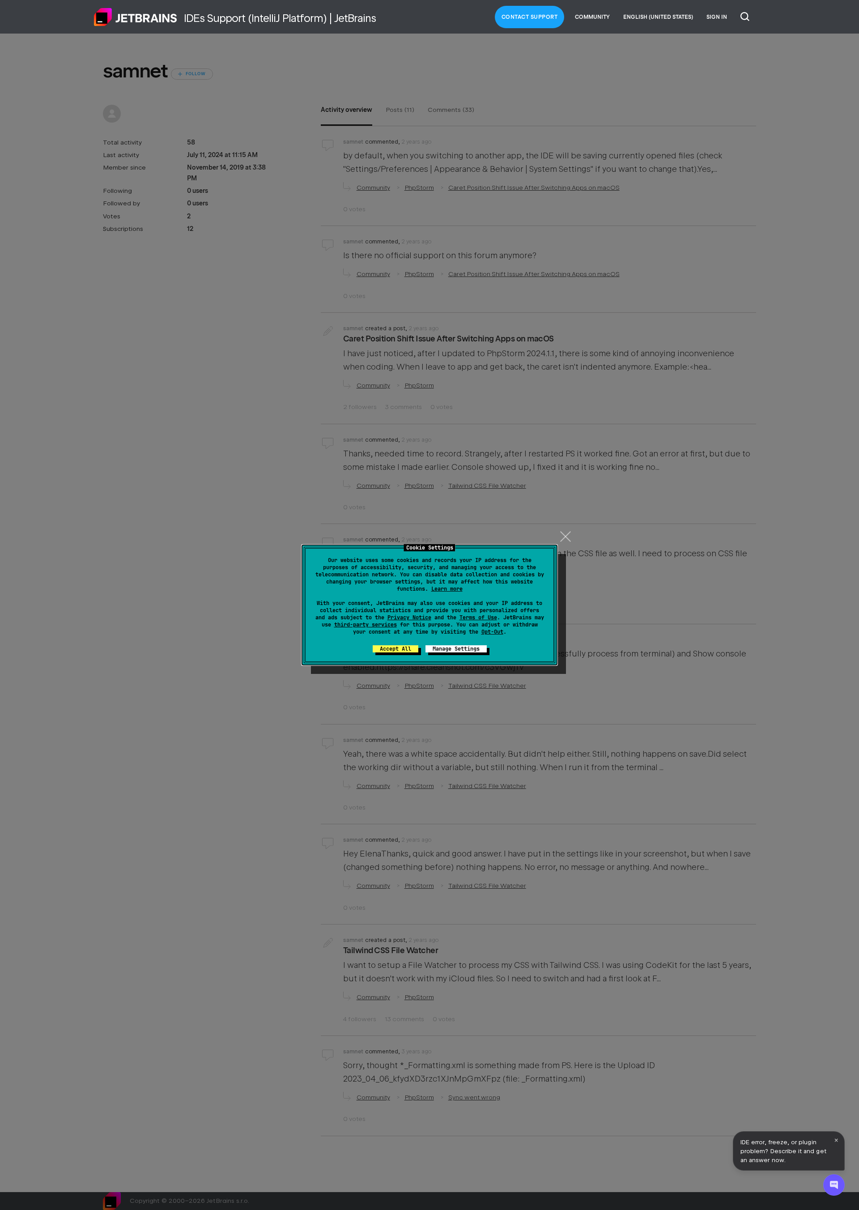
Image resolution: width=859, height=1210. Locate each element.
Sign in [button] (716, 17)
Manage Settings (456, 648)
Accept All (395, 648)
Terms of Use (478, 617)
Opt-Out (492, 631)
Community (592, 17)
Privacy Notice (409, 617)
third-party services (365, 624)
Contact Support (530, 17)
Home (135, 17)
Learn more (447, 588)
